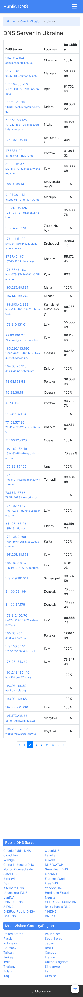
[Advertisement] (41, 793)
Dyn (6, 883)
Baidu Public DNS (57, 907)
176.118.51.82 (15, 239)
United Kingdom (56, 962)
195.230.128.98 (16, 729)
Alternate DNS (13, 888)
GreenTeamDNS (56, 869)
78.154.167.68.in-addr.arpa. (21, 497)
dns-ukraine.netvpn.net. (20, 371)
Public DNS (16, 6)
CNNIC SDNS (13, 902)
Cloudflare (10, 855)
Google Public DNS (17, 850)
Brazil (49, 948)
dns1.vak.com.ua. (16, 638)
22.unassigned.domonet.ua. (22, 340)
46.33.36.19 (14, 392)
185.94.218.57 (16, 563)
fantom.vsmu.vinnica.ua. (20, 720)
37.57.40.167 (14, 256)
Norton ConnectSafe (18, 869)
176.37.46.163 (15, 269)
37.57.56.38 (14, 151)
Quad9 (50, 860)
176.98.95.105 (16, 466)
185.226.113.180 (17, 348)
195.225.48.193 (16, 554)
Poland (8, 971)
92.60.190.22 (15, 335)
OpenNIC (51, 874)
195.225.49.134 (16, 287)
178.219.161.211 (16, 578)
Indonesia (10, 943)
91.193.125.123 (16, 440)
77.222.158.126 (16, 120)
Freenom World (56, 878)
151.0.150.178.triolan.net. (20, 651)
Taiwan (8, 952)
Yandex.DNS (54, 888)
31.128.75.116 (15, 102)
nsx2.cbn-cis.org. (16, 690)
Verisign (9, 860)
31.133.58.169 (15, 591)
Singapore (52, 966)
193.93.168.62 (16, 685)
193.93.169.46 (16, 699)
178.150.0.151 (15, 646)
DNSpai (50, 916)
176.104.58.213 (16, 84)
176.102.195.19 (16, 140)
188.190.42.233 (16, 304)
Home (11, 21)
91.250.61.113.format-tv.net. (22, 199)
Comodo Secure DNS (18, 864)
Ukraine (50, 976)
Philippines (52, 934)
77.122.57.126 (14, 422)
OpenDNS (52, 850)
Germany (9, 948)
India (6, 962)
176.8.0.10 (13, 475)
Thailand (9, 966)
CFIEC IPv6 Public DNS (62, 902)
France (50, 957)
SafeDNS (10, 874)
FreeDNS (51, 883)
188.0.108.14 (14, 184)
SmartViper (11, 878)
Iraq (6, 976)
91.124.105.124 (16, 208)
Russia (8, 938)
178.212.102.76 (16, 615)
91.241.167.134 (15, 414)
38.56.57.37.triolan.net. (19, 155)
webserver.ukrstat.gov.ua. (21, 733)
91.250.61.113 (15, 195)
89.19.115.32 (14, 164)
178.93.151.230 (16, 661)
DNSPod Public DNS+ (19, 911)
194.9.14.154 (14, 58)
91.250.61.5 (13, 71)
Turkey (8, 957)
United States (13, 934)
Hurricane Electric (57, 892)
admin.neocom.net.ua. (19, 62)
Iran (47, 971)
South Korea (53, 938)
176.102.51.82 (15, 506)
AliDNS (8, 907)
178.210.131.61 (16, 324)
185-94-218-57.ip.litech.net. (22, 567)
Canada (50, 952)
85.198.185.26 (15, 523)
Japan (49, 943)
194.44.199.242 (16, 296)
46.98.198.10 (15, 403)
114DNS (51, 911)
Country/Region (30, 21)
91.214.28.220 (15, 228)
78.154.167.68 (15, 492)
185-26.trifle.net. (15, 528)
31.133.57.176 (15, 604)
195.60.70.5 (14, 633)
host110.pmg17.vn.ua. (18, 677)
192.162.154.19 (16, 448)
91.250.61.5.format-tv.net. (21, 76)
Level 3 (50, 855)
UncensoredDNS (15, 892)
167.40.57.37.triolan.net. (20, 261)
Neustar (50, 897)
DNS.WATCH (54, 864)
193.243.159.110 (17, 672)
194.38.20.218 (16, 366)
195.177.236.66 (16, 716)
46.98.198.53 (15, 381)
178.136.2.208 (15, 537)
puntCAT (9, 897)
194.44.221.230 (16, 707)
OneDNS (9, 916)
